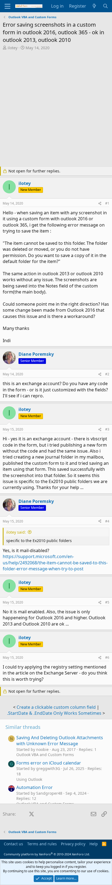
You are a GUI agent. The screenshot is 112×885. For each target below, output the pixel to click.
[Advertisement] (56, 109)
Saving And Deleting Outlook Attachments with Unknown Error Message (59, 741)
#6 (107, 657)
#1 (107, 203)
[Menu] (7, 6)
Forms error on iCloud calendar (48, 763)
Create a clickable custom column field (56, 707)
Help (93, 843)
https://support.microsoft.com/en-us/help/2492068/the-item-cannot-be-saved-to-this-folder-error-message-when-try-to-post (55, 562)
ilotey (12, 47)
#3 (107, 429)
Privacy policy (73, 843)
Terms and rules (42, 843)
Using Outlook (29, 779)
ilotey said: (16, 532)
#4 (107, 521)
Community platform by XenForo (47, 854)
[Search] (105, 6)
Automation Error (34, 787)
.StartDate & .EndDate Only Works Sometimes (54, 713)
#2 (107, 374)
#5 (107, 602)
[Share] (99, 203)
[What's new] (94, 6)
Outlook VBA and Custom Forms (45, 754)
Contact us (13, 843)
